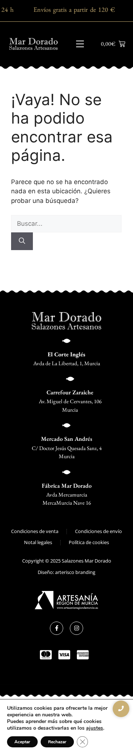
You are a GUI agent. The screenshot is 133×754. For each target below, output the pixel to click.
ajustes (94, 728)
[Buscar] (22, 241)
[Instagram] (76, 628)
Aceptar (22, 742)
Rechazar (57, 742)
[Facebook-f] (56, 628)
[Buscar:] (66, 223)
